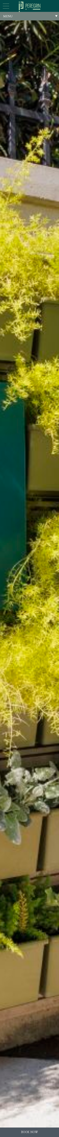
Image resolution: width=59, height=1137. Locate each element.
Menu (8, 16)
